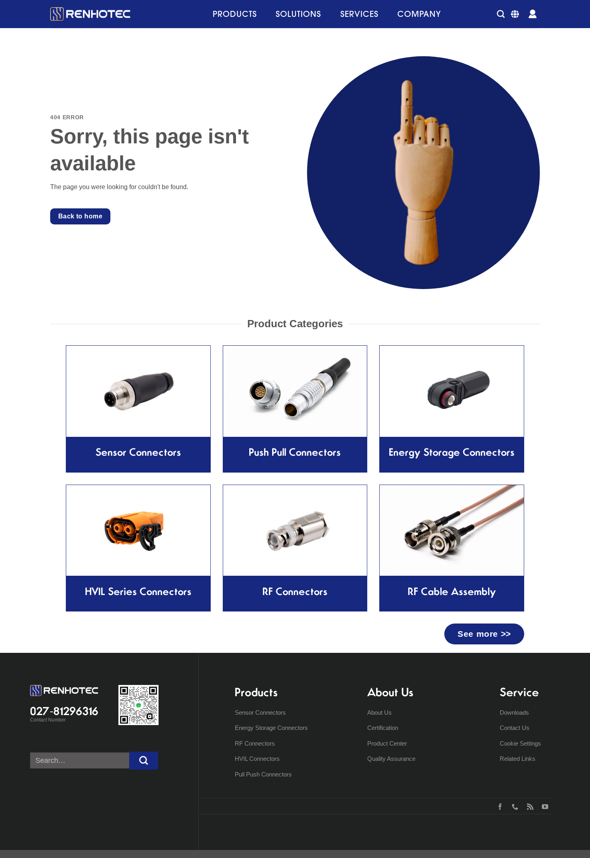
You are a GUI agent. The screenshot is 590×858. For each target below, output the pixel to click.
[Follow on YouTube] (543, 805)
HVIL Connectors (257, 758)
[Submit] (143, 761)
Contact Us (514, 727)
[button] (501, 13)
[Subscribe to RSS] (528, 805)
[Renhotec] (90, 14)
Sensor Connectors (260, 712)
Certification (382, 727)
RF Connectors (255, 743)
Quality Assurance (391, 758)
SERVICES (359, 13)
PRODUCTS (235, 13)
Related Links (517, 758)
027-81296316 (64, 711)
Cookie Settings (520, 743)
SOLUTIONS (298, 13)
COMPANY (419, 13)
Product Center (387, 743)
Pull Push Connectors (263, 774)
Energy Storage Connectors (271, 727)
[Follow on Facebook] (498, 805)
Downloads (514, 712)
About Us (379, 712)
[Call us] (513, 805)
